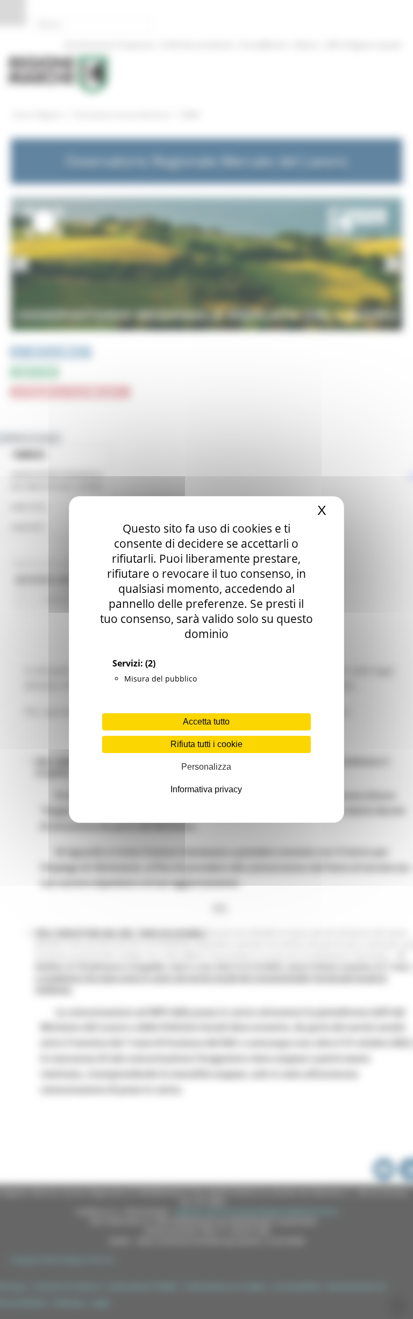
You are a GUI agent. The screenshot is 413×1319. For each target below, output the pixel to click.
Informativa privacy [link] (206, 789)
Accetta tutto (206, 721)
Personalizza (206, 766)
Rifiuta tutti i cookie (206, 744)
